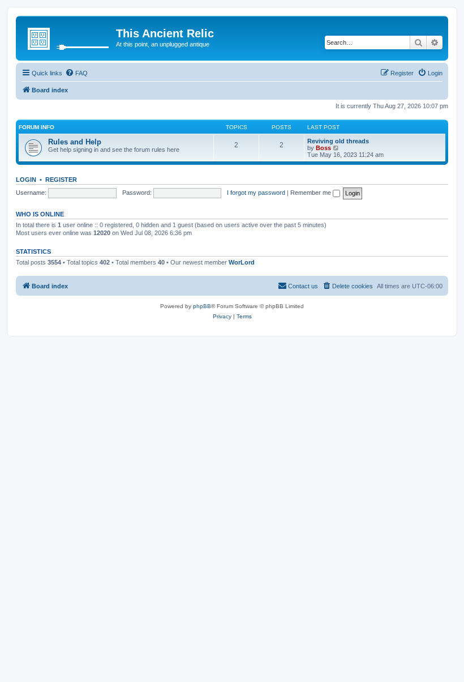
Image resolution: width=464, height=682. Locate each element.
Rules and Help (74, 142)
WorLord (242, 262)
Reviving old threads (338, 141)
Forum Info (36, 127)
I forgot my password (256, 192)
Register (61, 179)
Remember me (311, 192)
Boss (323, 147)
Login (26, 179)
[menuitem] (76, 73)
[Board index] (67, 37)
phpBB (202, 306)
